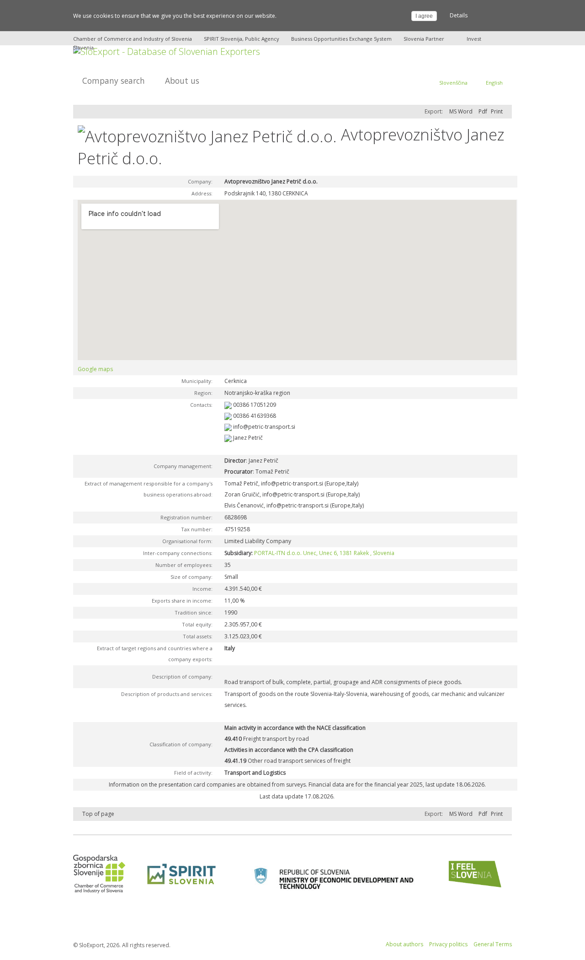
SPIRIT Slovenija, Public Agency (241, 38)
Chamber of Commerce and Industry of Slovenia (132, 38)
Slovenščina (453, 82)
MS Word (461, 111)
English (494, 82)
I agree (424, 16)
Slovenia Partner (424, 38)
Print (497, 111)
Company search (113, 80)
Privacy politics (448, 944)
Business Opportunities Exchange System (341, 38)
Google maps (95, 369)
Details (459, 15)
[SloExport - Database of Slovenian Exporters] (166, 50)
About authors (404, 944)
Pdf (483, 111)
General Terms (492, 944)
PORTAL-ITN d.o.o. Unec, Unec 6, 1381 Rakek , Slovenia (324, 553)
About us (182, 80)
